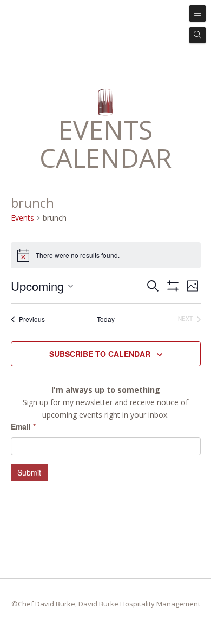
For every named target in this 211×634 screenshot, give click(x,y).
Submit (29, 472)
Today (106, 319)
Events (22, 218)
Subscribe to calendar (99, 353)
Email (23, 426)
